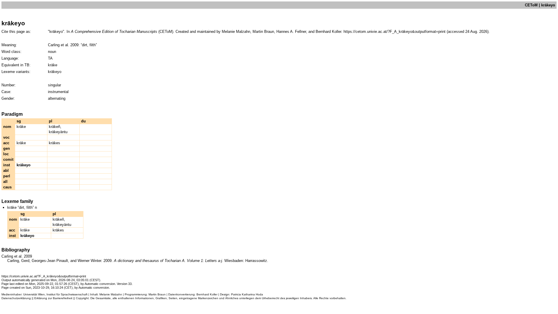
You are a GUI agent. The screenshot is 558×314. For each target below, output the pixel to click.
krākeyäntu (58, 132)
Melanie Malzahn (110, 294)
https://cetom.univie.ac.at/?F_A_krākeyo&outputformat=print (395, 31)
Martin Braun (157, 294)
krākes (54, 143)
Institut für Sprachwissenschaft (66, 294)
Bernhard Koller (206, 294)
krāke (21, 126)
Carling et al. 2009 (63, 45)
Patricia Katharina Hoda (247, 294)
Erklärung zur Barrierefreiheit (53, 298)
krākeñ (54, 126)
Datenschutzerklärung (16, 298)
